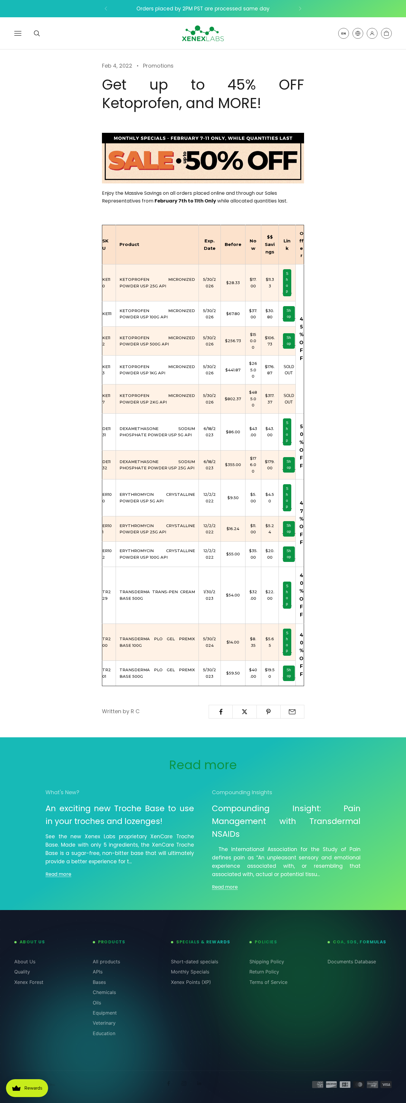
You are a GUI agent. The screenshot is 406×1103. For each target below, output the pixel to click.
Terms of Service (268, 982)
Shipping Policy (266, 962)
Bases (99, 982)
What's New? (62, 792)
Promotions (158, 65)
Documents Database (352, 962)
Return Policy (264, 972)
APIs (98, 972)
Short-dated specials (194, 962)
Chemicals (104, 992)
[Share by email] (292, 711)
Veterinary (104, 1023)
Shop (287, 282)
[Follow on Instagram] (184, 1083)
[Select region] (358, 33)
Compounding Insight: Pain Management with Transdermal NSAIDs (286, 821)
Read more (58, 874)
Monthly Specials (190, 972)
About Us (24, 962)
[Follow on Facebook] (168, 1083)
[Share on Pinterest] (268, 711)
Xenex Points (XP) (191, 982)
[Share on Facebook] (220, 711)
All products (106, 962)
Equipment (105, 1013)
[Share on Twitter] (244, 711)
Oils (97, 1003)
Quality (22, 972)
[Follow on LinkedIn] (199, 1083)
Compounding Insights (242, 792)
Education (104, 1033)
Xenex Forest (28, 982)
